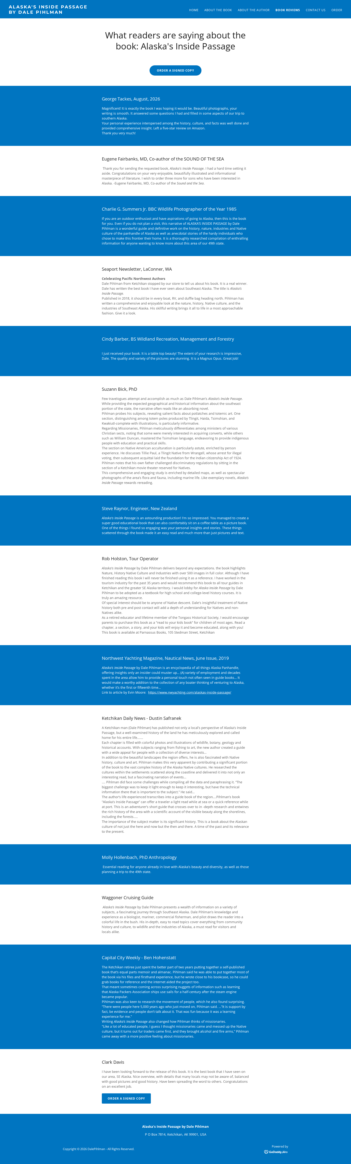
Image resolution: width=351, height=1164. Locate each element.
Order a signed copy (126, 1098)
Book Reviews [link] (287, 10)
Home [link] (194, 10)
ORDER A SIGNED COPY (175, 70)
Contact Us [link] (316, 10)
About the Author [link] (254, 10)
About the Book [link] (218, 10)
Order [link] (336, 10)
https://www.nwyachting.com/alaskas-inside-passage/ (189, 692)
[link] (91, 12)
